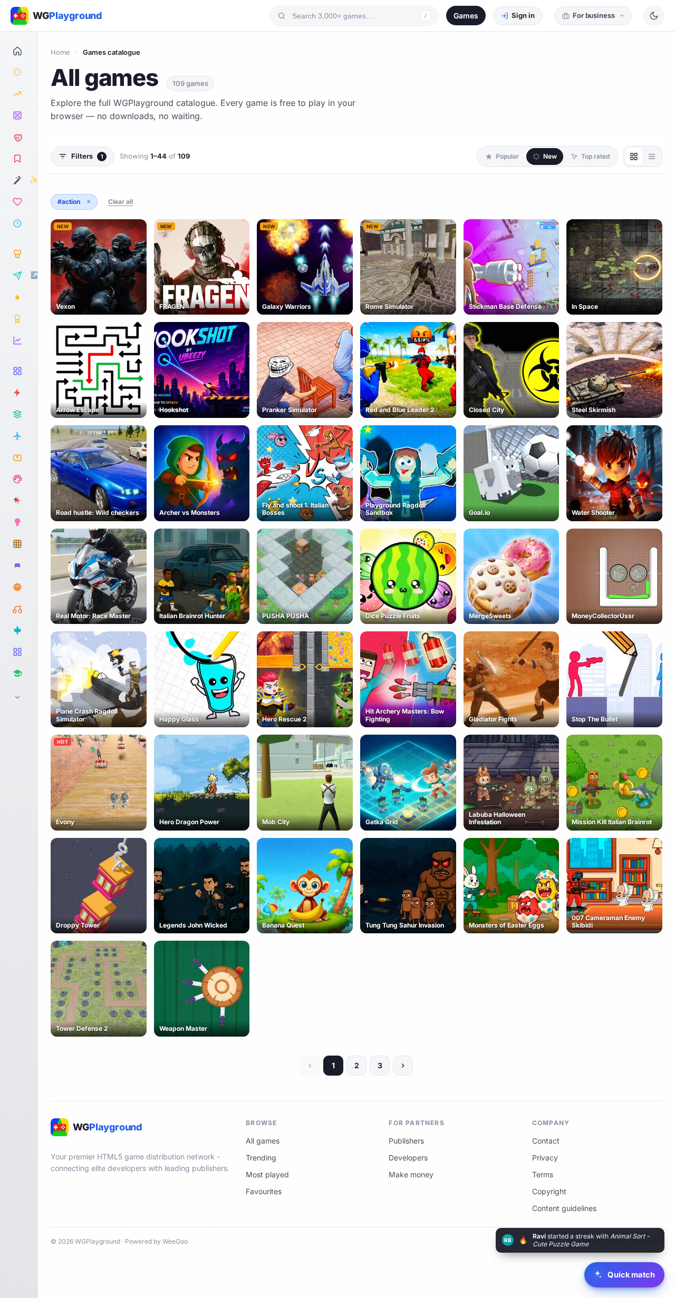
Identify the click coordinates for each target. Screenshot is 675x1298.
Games (466, 15)
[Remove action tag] (88, 202)
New (550, 156)
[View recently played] (18, 223)
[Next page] (403, 1066)
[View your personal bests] (18, 254)
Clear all (120, 202)
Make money (411, 1174)
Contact (546, 1140)
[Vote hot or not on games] (18, 137)
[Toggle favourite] (136, 229)
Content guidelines (564, 1208)
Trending (261, 1157)
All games (262, 1140)
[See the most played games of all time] (18, 93)
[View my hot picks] (18, 158)
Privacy (545, 1157)
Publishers (406, 1140)
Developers (408, 1157)
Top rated (595, 156)
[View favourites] (18, 201)
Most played (267, 1174)
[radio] (633, 156)
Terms (542, 1174)
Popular (507, 156)
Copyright (549, 1191)
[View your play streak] (18, 297)
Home (60, 52)
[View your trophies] (18, 318)
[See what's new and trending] (18, 72)
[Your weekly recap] (18, 340)
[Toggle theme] (653, 15)
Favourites (264, 1191)
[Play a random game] (18, 115)
